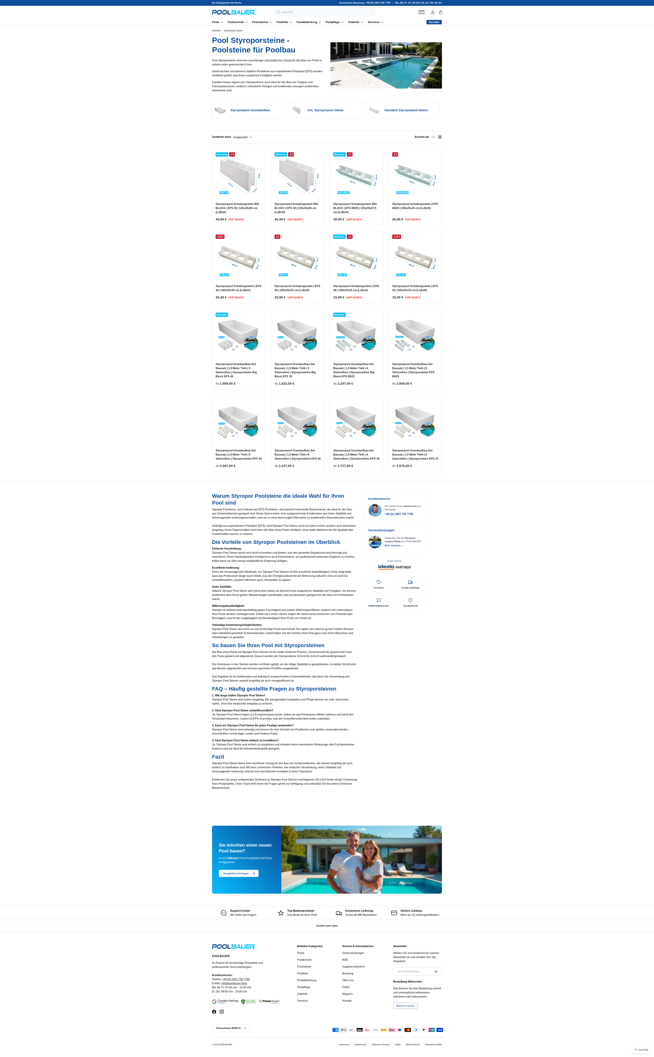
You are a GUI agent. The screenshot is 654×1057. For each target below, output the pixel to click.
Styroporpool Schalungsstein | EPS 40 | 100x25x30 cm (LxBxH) (238, 288)
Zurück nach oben (327, 925)
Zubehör (354, 22)
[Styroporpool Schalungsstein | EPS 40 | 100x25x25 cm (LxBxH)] (298, 258)
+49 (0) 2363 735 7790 (399, 514)
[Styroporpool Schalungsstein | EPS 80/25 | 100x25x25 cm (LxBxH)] (415, 175)
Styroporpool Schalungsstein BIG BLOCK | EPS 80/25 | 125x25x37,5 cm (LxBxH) (355, 208)
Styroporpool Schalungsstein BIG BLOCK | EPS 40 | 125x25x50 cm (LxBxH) (237, 208)
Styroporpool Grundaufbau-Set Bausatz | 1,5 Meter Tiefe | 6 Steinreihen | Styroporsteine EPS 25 (415, 454)
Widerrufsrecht (412, 1044)
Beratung (347, 973)
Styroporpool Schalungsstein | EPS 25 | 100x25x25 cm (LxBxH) (415, 288)
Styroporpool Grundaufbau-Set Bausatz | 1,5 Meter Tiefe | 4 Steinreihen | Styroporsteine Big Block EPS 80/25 (354, 370)
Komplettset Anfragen (236, 873)
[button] (441, 12)
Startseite (216, 30)
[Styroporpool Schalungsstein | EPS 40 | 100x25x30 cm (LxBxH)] (239, 258)
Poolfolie (282, 22)
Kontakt (347, 1000)
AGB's (398, 1044)
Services (374, 22)
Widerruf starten (405, 1005)
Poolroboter (260, 22)
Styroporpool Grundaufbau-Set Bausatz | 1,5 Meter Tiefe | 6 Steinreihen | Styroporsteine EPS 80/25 (413, 370)
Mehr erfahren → (394, 545)
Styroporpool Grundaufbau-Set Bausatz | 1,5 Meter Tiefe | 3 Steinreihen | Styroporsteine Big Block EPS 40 (236, 370)
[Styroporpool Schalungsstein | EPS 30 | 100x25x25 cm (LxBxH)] (356, 258)
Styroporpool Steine (233, 30)
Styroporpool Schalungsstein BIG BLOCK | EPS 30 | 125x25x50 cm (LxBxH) (296, 208)
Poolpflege (333, 22)
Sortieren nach (221, 136)
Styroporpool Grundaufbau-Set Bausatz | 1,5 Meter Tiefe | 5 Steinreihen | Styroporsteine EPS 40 (239, 454)
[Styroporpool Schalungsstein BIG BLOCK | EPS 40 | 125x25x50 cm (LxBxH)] (239, 175)
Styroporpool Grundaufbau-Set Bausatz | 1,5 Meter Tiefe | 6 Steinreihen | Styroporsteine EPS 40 (298, 454)
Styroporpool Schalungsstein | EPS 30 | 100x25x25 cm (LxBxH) (356, 288)
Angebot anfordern (353, 966)
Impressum (344, 1044)
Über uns (347, 980)
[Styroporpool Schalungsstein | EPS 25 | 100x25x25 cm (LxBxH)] (415, 258)
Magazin (347, 993)
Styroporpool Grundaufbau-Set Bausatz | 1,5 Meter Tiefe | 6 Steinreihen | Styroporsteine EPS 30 (356, 454)
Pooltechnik (236, 22)
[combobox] (324, 12)
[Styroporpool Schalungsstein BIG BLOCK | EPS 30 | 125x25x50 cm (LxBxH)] (298, 175)
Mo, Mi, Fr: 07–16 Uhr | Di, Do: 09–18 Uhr (418, 2)
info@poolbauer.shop (234, 983)
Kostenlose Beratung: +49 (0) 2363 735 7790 (365, 2)
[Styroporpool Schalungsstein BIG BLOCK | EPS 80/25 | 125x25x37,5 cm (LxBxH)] (356, 175)
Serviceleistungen (353, 953)
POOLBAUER (225, 1044)
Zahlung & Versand (381, 1044)
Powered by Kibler (433, 1044)
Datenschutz (360, 1044)
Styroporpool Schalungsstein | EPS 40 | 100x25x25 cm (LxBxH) (297, 288)
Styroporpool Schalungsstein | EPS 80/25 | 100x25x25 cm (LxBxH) (415, 206)
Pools (215, 22)
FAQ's (346, 987)
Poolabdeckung (307, 22)
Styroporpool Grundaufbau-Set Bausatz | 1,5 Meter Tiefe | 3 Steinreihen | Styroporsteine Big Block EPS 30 (295, 370)
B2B (345, 959)
